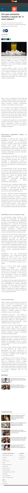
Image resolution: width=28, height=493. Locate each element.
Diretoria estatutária (6, 470)
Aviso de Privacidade (6, 475)
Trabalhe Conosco (6, 468)
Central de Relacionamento (7, 455)
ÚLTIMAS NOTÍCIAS (6, 412)
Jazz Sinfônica (5, 473)
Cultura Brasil (5, 483)
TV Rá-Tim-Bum (22, 457)
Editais (3, 462)
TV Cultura (14, 9)
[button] (2, 39)
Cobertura (4, 457)
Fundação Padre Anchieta (8, 453)
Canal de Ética (5, 466)
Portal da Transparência (7, 464)
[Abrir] (2, 9)
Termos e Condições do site (7, 477)
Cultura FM (4, 481)
